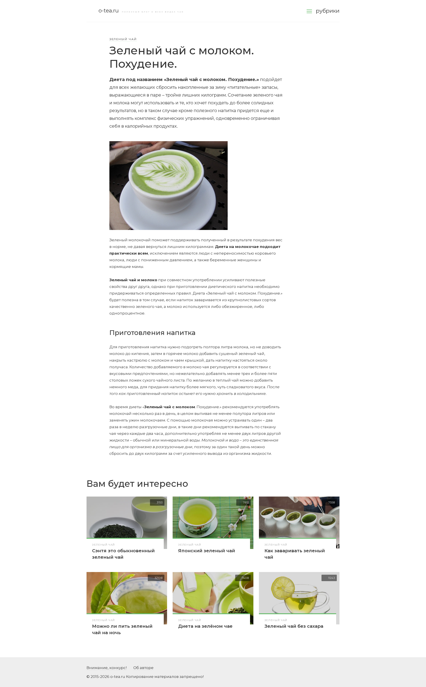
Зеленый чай (123, 39)
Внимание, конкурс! (107, 667)
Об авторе (143, 667)
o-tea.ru (109, 10)
